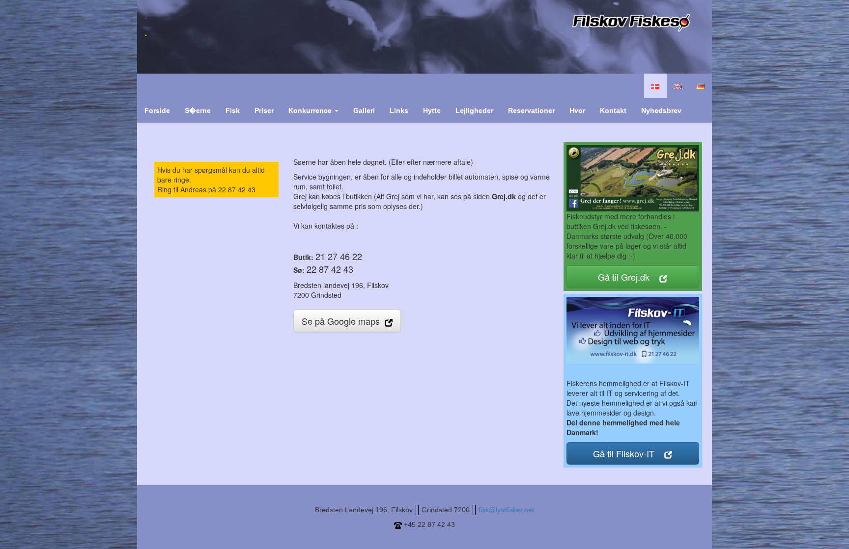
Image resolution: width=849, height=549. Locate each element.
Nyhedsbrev (661, 110)
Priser (264, 110)
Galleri (364, 110)
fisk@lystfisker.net (506, 510)
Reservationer (531, 110)
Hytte (432, 110)
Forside (157, 110)
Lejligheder (474, 110)
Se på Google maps (343, 320)
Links (399, 110)
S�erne (198, 110)
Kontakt (613, 110)
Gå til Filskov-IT (628, 453)
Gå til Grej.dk (628, 276)
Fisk (233, 110)
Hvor (577, 110)
